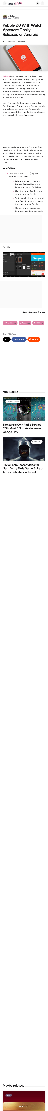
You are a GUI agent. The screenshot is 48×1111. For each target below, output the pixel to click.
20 (9, 41)
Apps (26, 323)
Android (11, 323)
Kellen (12, 16)
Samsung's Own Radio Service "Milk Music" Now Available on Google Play (22, 428)
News (8, 1095)
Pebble (39, 323)
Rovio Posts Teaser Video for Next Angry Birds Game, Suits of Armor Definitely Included (23, 468)
